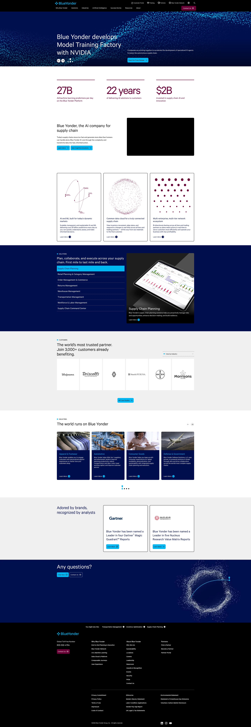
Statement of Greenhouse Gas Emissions (175, 699)
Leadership (130, 660)
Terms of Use (96, 703)
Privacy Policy (96, 699)
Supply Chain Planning (68, 268)
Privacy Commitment (98, 695)
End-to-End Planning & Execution (103, 645)
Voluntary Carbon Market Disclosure (173, 703)
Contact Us (130, 683)
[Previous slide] (58, 60)
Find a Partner (166, 645)
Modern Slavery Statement (135, 699)
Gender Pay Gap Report (134, 707)
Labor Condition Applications (136, 703)
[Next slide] (63, 60)
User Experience (97, 664)
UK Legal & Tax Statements (135, 710)
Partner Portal (166, 653)
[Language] (188, 4)
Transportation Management (71, 296)
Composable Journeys (99, 660)
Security (129, 676)
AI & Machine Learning (99, 653)
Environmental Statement (169, 695)
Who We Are (130, 645)
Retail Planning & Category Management (76, 274)
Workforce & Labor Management (72, 302)
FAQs (128, 679)
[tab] (68, 61)
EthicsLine (129, 695)
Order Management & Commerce (73, 279)
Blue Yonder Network (98, 649)
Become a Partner (167, 649)
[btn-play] (160, 136)
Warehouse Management (69, 291)
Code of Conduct (97, 710)
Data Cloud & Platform (99, 656)
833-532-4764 (63, 645)
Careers (129, 656)
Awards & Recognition (134, 668)
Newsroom (130, 664)
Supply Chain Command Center (72, 308)
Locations (129, 653)
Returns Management (67, 285)
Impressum (95, 707)
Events (128, 672)
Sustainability (131, 649)
